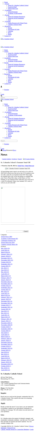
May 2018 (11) (5, 368)
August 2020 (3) (5, 330)
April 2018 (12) (5, 370)
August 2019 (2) (5, 350)
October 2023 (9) (6, 262)
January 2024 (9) (6, 256)
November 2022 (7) (6, 283)
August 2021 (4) (5, 309)
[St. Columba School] (7, 39)
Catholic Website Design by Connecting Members (15, 429)
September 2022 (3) (6, 287)
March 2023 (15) (6, 276)
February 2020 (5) (6, 338)
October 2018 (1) (6, 366)
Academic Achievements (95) (9, 238)
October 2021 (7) (6, 305)
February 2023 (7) (6, 278)
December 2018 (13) (7, 364)
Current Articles (6, 159)
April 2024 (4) (5, 250)
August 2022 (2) (5, 289)
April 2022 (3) (5, 293)
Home (4, 150)
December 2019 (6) (6, 342)
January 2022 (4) (6, 299)
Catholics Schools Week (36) (9, 244)
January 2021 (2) (6, 321)
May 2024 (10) (5, 248)
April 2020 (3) (5, 334)
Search (20, 159)
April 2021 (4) (5, 315)
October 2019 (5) (6, 346)
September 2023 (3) (6, 264)
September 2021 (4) (6, 307)
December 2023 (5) (6, 258)
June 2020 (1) (5, 332)
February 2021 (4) (6, 319)
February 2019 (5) (6, 360)
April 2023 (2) (5, 274)
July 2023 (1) (5, 268)
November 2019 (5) (6, 344)
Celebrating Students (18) (8, 240)
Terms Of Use (11, 428)
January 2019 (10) (6, 362)
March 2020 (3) (5, 336)
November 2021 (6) (6, 303)
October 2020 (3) (6, 327)
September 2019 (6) (6, 348)
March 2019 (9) (5, 358)
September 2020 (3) (6, 329)
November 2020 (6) (6, 325)
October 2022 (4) (6, 285)
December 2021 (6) (6, 301)
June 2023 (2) (5, 270)
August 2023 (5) (5, 266)
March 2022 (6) (5, 295)
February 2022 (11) (6, 297)
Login (2, 94)
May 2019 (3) (5, 354)
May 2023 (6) (5, 272)
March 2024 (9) (5, 252)
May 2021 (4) (5, 313)
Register (6, 89)
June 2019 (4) (5, 352)
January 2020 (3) (6, 340)
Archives (14, 159)
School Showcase (29, 165)
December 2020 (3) (6, 323)
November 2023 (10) (7, 260)
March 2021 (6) (5, 317)
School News (21, 165)
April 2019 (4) (5, 356)
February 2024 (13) (6, 254)
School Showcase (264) (8, 242)
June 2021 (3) (5, 311)
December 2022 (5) (6, 281)
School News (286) (6, 236)
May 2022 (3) (5, 291)
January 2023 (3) (6, 280)
